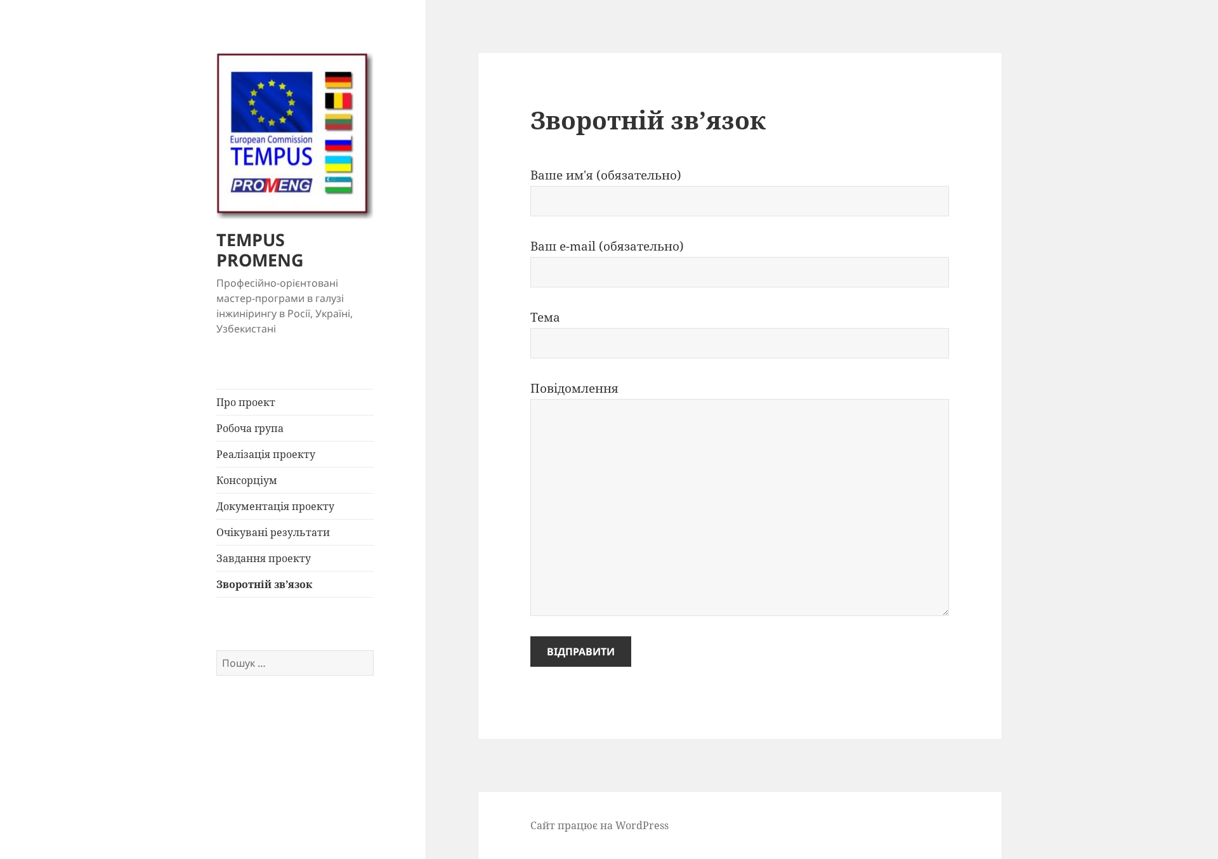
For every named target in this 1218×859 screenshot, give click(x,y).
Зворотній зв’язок (264, 584)
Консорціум (246, 480)
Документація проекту (275, 506)
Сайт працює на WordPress (599, 825)
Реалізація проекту (265, 454)
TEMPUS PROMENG (260, 250)
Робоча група (250, 428)
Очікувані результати (273, 532)
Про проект (245, 402)
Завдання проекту (263, 558)
